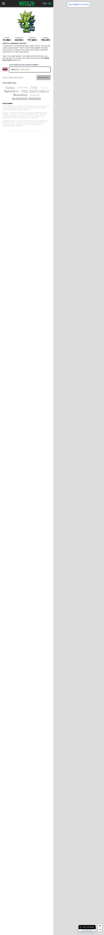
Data (43, 131)
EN (49, 3)
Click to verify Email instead (13, 77)
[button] (100, 926)
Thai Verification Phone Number (24, 65)
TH (44, 3)
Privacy (37, 131)
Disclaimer (28, 131)
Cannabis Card (17, 131)
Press (8, 131)
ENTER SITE (43, 77)
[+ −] (78, 127)
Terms (48, 131)
